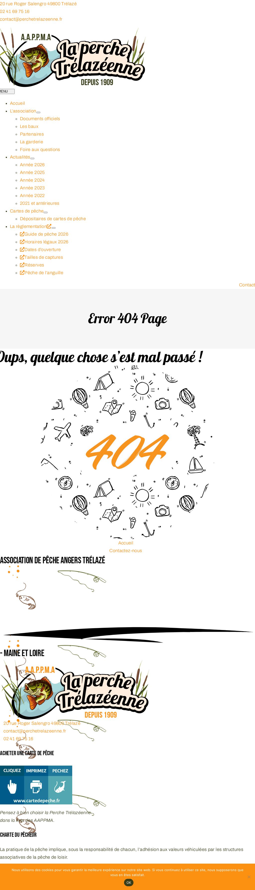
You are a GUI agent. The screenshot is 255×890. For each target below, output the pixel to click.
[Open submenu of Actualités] (32, 158)
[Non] (248, 876)
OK (129, 883)
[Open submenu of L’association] (38, 112)
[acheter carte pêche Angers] (36, 769)
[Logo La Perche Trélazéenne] (74, 663)
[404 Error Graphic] (127, 368)
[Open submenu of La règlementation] (54, 228)
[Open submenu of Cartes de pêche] (46, 212)
